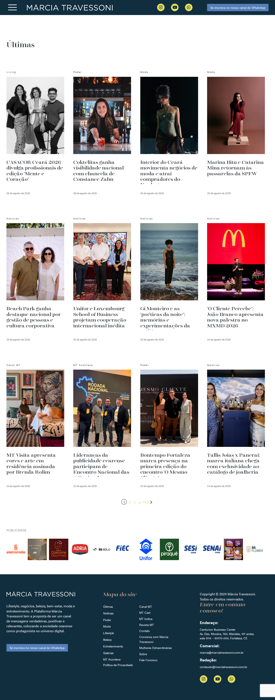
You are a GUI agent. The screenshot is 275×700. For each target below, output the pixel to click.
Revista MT (146, 625)
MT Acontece (112, 659)
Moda (107, 626)
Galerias (108, 653)
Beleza (107, 639)
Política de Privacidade (118, 665)
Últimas (108, 606)
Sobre (143, 654)
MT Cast (144, 612)
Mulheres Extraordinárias (155, 648)
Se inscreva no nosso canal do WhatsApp (237, 7)
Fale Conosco (148, 660)
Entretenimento (113, 646)
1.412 (145, 502)
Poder (107, 620)
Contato (144, 631)
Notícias (108, 613)
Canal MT (145, 606)
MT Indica (145, 619)
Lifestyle (108, 633)
